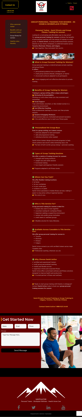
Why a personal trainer (15, 25)
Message (3, 331)
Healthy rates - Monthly (15, 42)
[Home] (41, 6)
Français (75, 3)
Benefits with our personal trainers (16, 31)
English (69, 3)
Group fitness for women (15, 37)
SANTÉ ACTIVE (41, 399)
